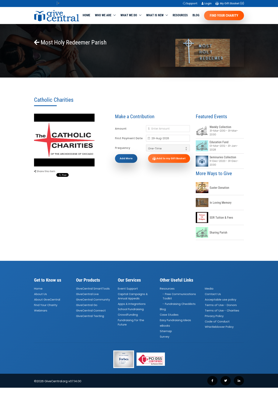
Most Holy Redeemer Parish (72, 42)
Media (209, 288)
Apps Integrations (132, 304)
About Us (40, 294)
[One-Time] (168, 147)
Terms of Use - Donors (221, 305)
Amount (121, 128)
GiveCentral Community (93, 299)
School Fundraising (131, 309)
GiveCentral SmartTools (93, 288)
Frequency (122, 148)
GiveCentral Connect (91, 310)
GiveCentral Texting (90, 316)
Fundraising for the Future (131, 322)
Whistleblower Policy (219, 327)
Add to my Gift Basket (171, 158)
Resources (180, 15)
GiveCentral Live (87, 294)
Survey (164, 337)
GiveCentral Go (86, 305)
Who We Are (103, 15)
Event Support (128, 288)
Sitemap (166, 331)
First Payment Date (129, 138)
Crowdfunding (128, 315)
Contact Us (213, 294)
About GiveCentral (47, 299)
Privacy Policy (214, 316)
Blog (196, 15)
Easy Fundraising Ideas (175, 320)
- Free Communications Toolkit (179, 296)
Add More (126, 158)
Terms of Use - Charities (222, 310)
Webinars (40, 310)
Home (86, 15)
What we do (128, 15)
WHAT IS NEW (155, 15)
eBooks (165, 326)
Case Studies (169, 315)
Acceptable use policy (220, 299)
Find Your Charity (224, 15)
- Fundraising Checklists (179, 304)
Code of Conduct (217, 321)
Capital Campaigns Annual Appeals (133, 296)
